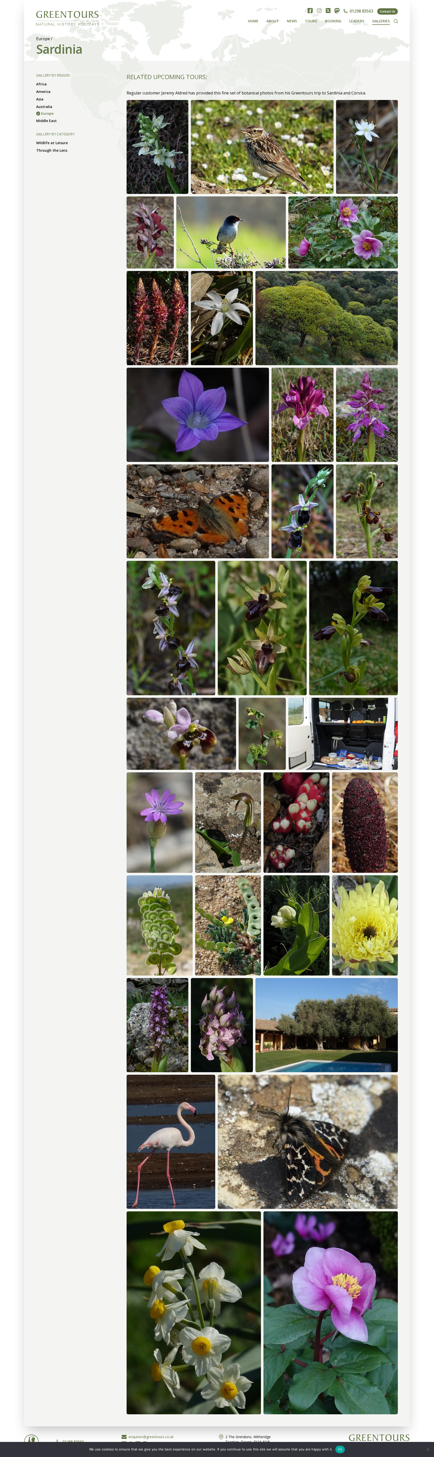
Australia (44, 106)
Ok (340, 1449)
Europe (43, 38)
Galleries (381, 21)
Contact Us (387, 11)
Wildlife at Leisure (52, 142)
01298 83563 (361, 11)
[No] (427, 1449)
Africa (41, 84)
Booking (333, 21)
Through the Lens (51, 150)
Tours (311, 21)
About (272, 21)
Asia (39, 99)
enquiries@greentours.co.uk (151, 1436)
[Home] (67, 17)
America (43, 91)
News (292, 21)
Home (253, 21)
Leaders (356, 21)
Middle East (46, 120)
